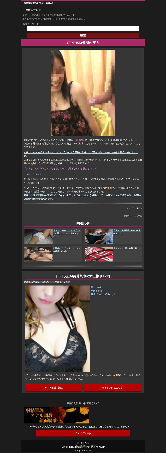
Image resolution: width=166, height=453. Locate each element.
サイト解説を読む (54, 387)
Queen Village (83, 432)
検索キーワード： (31, 24)
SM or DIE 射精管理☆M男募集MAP (83, 446)
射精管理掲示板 (34, 10)
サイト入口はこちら (112, 387)
